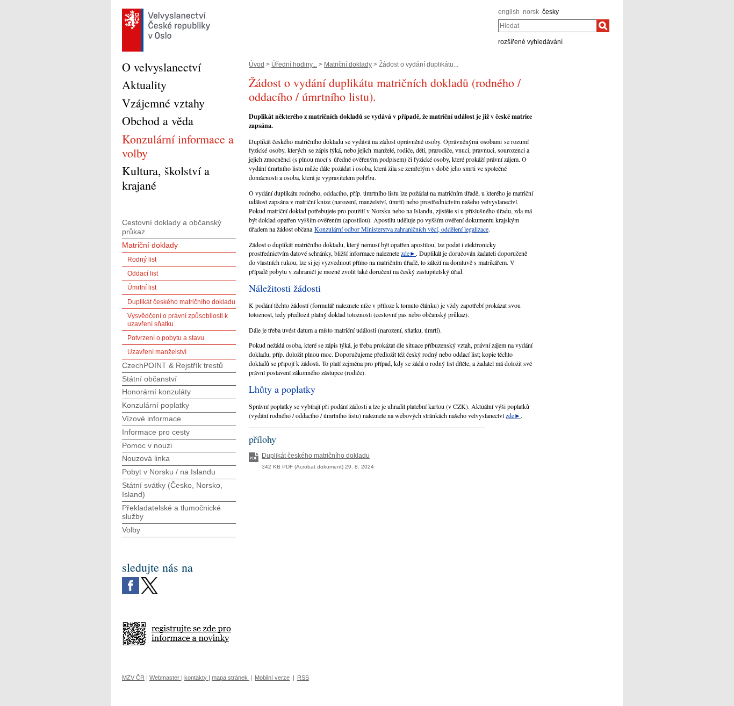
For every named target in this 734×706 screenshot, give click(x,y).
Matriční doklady (348, 64)
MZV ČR (133, 677)
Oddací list (142, 273)
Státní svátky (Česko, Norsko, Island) (172, 490)
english (509, 12)
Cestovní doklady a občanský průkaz (171, 227)
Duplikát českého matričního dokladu (181, 302)
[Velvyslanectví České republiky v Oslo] (166, 11)
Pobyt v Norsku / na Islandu (168, 471)
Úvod (256, 64)
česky (550, 12)
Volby (131, 529)
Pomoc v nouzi (147, 445)
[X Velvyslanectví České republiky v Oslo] (149, 579)
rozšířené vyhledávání (530, 42)
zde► (408, 253)
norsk (531, 12)
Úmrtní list (141, 287)
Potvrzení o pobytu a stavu (165, 338)
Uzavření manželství (156, 352)
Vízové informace (151, 418)
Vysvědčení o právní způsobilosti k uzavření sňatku (177, 319)
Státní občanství (149, 378)
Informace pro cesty (156, 432)
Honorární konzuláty (156, 391)
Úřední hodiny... (294, 64)
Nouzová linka (146, 458)
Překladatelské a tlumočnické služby (171, 512)
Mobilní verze (272, 677)
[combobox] (547, 25)
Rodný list (141, 259)
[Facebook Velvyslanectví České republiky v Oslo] (130, 579)
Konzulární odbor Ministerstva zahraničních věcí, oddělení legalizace (401, 229)
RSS (303, 677)
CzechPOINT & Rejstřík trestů (172, 365)
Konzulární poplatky (155, 405)
